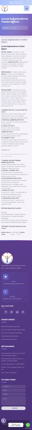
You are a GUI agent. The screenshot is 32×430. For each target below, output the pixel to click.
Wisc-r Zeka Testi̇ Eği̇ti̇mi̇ (9, 372)
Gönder (14, 408)
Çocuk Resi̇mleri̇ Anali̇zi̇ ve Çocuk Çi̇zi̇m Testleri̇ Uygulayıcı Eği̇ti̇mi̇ (13, 354)
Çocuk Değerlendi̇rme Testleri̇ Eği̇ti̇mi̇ (12, 364)
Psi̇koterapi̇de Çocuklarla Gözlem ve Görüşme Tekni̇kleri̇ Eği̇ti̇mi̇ (12, 360)
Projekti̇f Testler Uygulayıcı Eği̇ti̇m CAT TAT (13, 368)
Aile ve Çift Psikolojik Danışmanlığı (11, 333)
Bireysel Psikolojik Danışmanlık (10, 326)
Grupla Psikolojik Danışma (9, 339)
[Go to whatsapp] (28, 425)
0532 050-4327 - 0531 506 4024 (12, 299)
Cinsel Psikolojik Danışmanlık (10, 336)
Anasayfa (6, 28)
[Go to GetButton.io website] (28, 428)
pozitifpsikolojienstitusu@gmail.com (13, 284)
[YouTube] (17, 312)
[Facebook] (6, 312)
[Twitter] (11, 312)
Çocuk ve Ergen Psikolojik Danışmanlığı (13, 330)
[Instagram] (23, 312)
